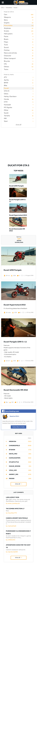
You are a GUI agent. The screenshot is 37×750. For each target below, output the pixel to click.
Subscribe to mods (18, 427)
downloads (19, 242)
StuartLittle (14, 462)
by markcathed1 (11, 526)
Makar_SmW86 (14, 466)
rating (19, 240)
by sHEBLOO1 (10, 540)
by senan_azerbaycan (13, 503)
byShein (12, 449)
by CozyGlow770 (11, 513)
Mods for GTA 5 (14, 416)
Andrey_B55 (13, 474)
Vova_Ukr (13, 470)
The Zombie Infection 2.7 (15, 508)
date (19, 239)
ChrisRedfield (14, 445)
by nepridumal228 (12, 552)
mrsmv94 (12, 441)
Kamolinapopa (14, 458)
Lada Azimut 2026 (12, 497)
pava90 (11, 478)
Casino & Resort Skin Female (17, 518)
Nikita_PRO (13, 454)
